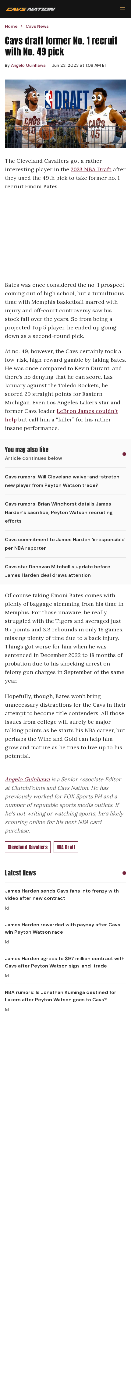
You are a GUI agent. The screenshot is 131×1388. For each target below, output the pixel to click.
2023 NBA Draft (91, 169)
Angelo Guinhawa (27, 779)
